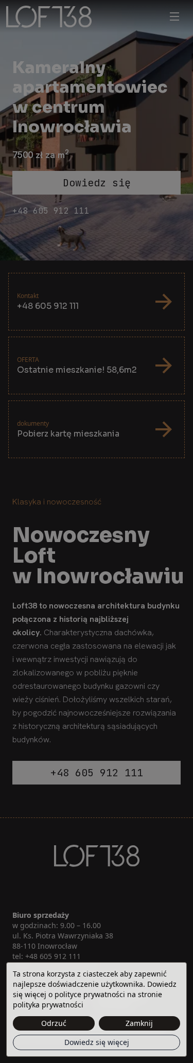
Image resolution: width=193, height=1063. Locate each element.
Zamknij (139, 1023)
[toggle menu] (174, 16)
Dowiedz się (97, 182)
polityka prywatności (48, 1004)
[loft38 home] (84, 17)
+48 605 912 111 (51, 210)
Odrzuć (53, 1023)
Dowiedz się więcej (96, 1042)
